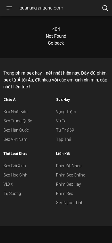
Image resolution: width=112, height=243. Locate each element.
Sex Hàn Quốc (16, 130)
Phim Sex (64, 193)
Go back (56, 43)
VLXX (8, 184)
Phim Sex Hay (68, 184)
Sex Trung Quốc (17, 121)
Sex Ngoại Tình (69, 202)
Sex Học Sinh (15, 175)
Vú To (61, 121)
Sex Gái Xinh (14, 166)
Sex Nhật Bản (15, 111)
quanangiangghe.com (41, 8)
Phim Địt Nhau (69, 166)
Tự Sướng (12, 193)
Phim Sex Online (70, 175)
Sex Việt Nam (15, 139)
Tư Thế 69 (65, 130)
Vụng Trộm (66, 111)
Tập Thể (63, 139)
